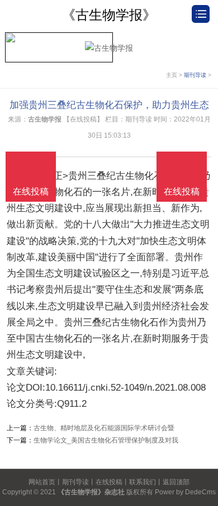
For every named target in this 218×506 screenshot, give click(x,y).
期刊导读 (195, 75)
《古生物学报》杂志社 (91, 492)
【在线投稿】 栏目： (94, 119)
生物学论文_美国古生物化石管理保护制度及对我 (106, 440)
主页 (171, 75)
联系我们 (142, 482)
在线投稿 (109, 482)
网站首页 (42, 482)
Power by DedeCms (185, 492)
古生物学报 (44, 119)
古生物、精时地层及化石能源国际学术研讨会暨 (104, 428)
